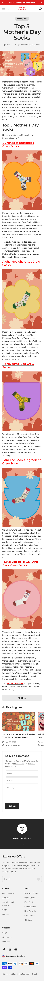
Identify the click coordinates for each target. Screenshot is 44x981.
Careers (5, 914)
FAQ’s (4, 933)
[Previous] (2, 2)
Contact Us (7, 937)
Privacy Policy (18, 763)
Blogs (4, 909)
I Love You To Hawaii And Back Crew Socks (20, 563)
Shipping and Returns (8, 903)
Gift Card (28, 920)
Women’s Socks (31, 893)
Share (23, 698)
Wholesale (6, 941)
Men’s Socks (29, 898)
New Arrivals (30, 911)
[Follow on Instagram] (9, 949)
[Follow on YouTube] (15, 949)
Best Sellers (29, 915)
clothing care (22, 19)
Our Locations (8, 893)
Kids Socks (29, 902)
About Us (6, 898)
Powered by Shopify (30, 974)
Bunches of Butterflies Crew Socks (18, 144)
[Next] (41, 2)
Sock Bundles (30, 907)
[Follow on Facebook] (4, 949)
